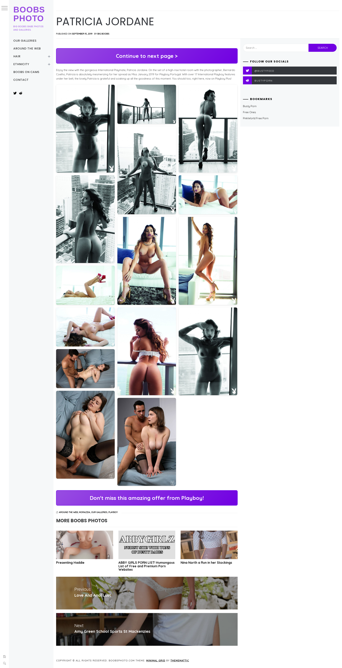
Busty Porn (249, 106)
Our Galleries (24, 41)
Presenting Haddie (70, 563)
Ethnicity (21, 64)
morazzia (84, 512)
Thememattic (179, 660)
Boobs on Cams (26, 72)
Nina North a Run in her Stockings (206, 563)
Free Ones (249, 112)
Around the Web (27, 48)
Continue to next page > (147, 55)
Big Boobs (103, 33)
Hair (16, 56)
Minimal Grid (155, 660)
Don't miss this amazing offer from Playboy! (147, 498)
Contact (21, 80)
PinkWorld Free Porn (255, 118)
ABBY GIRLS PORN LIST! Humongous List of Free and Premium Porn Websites (146, 566)
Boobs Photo (29, 14)
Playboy (113, 512)
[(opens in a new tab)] (146, 545)
